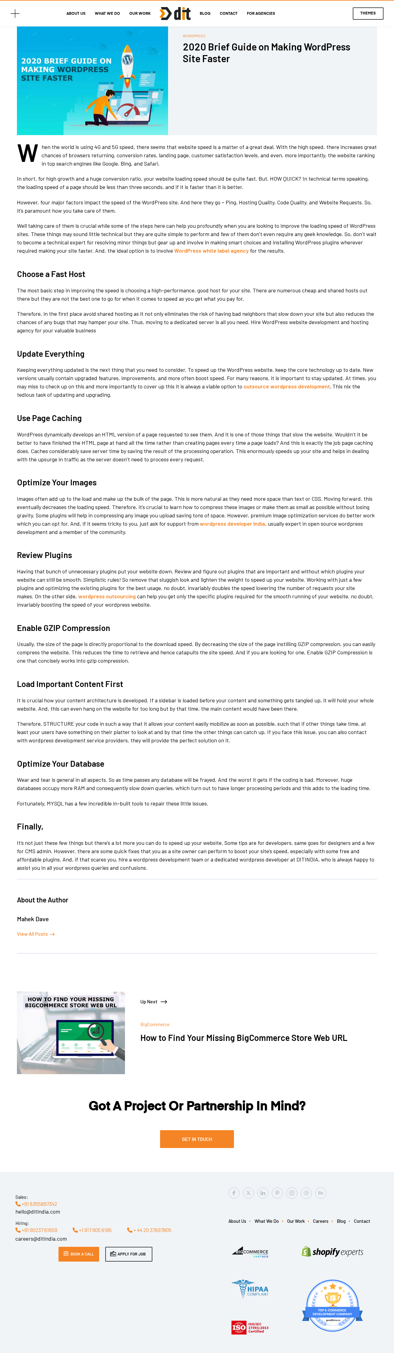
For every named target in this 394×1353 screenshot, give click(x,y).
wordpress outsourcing (107, 596)
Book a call (82, 1253)
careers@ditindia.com (41, 1238)
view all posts (32, 934)
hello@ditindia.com (37, 1211)
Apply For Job (132, 1253)
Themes (368, 13)
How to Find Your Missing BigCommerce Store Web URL (244, 1038)
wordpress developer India (232, 523)
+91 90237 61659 (39, 1230)
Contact (229, 14)
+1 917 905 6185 (95, 1230)
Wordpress (194, 36)
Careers (320, 1221)
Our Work (140, 14)
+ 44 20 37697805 (151, 1230)
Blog (205, 14)
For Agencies (261, 14)
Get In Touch (197, 1139)
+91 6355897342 (39, 1204)
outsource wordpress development (286, 386)
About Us (76, 14)
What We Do (107, 14)
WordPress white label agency (211, 250)
